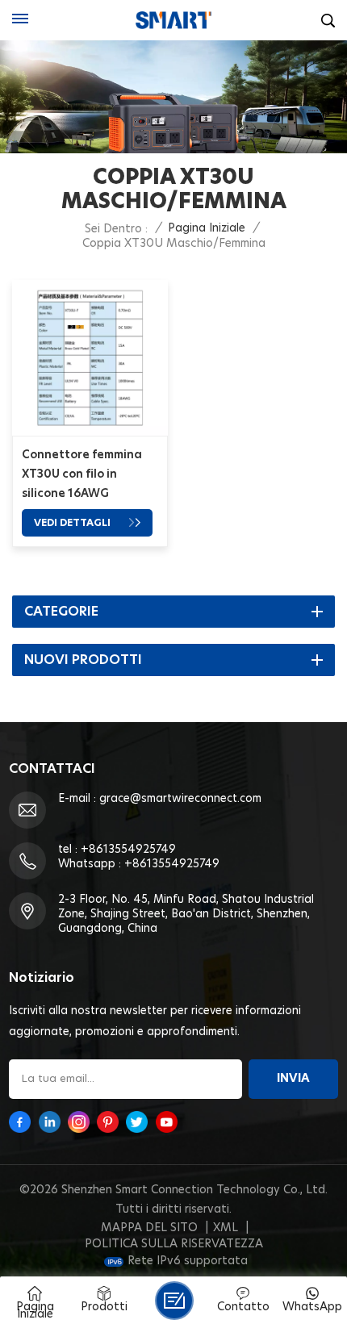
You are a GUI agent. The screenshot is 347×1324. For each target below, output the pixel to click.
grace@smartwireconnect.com (180, 798)
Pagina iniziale (206, 228)
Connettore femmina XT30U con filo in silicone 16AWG (82, 474)
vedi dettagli (73, 523)
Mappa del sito (149, 1228)
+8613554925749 (128, 849)
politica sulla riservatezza (174, 1244)
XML (225, 1228)
